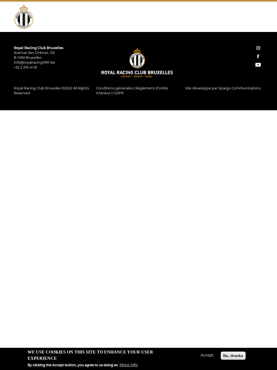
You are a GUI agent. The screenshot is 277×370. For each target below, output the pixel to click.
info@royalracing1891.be (34, 62)
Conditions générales (114, 88)
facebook (258, 56)
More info (129, 365)
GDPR (118, 93)
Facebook (251, 24)
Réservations (205, 24)
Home (186, 24)
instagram (258, 48)
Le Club (93, 12)
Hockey (117, 12)
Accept (207, 355)
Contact (230, 24)
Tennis (140, 12)
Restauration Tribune (232, 12)
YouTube (259, 24)
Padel (161, 12)
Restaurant (188, 12)
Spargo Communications (239, 88)
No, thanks (233, 355)
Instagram (243, 24)
